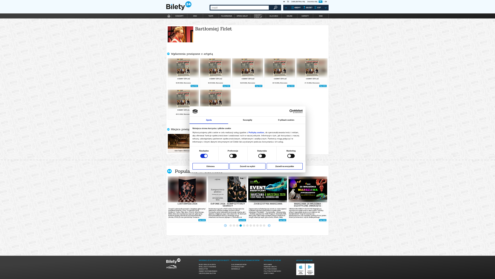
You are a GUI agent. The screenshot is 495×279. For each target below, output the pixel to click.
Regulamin (268, 264)
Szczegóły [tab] (247, 120)
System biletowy (237, 267)
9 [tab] (257, 225)
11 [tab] (264, 225)
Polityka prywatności (272, 271)
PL (320, 2)
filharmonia (226, 16)
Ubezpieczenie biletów (207, 273)
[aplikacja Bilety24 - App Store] (300, 275)
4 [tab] (241, 225)
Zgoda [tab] (209, 120)
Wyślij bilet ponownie (207, 267)
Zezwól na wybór (247, 166)
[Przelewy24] (171, 269)
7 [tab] (251, 225)
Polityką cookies (256, 132)
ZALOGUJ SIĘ (312, 2)
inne (321, 16)
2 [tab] (234, 225)
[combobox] (240, 7)
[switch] (233, 156)
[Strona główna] (178, 10)
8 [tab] (254, 225)
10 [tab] (261, 225)
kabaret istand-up (258, 16)
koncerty (179, 16)
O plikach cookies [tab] (286, 120)
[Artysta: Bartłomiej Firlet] (180, 35)
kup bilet (194, 86)
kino (195, 16)
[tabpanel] (187, 199)
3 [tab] (237, 225)
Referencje (235, 269)
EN (326, 2)
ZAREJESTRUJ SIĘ (298, 2)
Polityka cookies (270, 269)
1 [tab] (230, 225)
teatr (210, 16)
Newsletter (203, 269)
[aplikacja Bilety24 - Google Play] (310, 275)
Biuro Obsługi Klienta (207, 264)
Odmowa (210, 166)
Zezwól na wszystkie (284, 166)
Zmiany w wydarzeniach (208, 271)
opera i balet (242, 16)
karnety (305, 16)
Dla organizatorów (238, 264)
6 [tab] (247, 225)
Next (269, 225)
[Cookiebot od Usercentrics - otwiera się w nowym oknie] (291, 111)
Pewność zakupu (270, 267)
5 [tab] (244, 225)
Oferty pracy (269, 273)
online (289, 16)
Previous (225, 225)
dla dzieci (274, 16)
